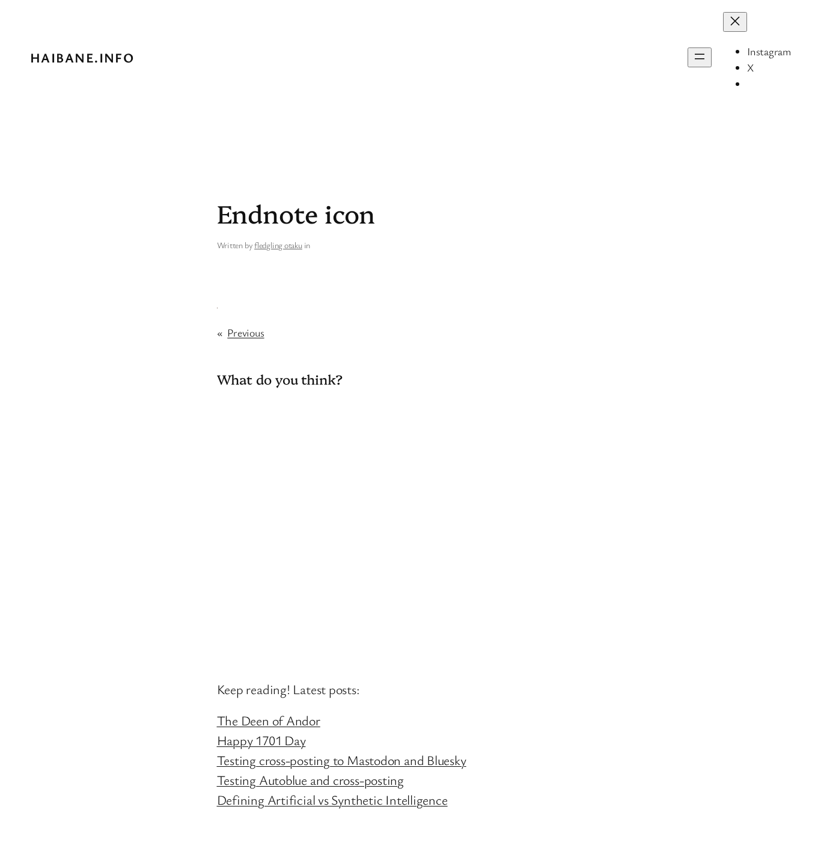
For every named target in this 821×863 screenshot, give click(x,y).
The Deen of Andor (268, 720)
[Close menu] (735, 22)
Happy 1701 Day (261, 740)
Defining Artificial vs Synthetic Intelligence (332, 799)
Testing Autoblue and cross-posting (310, 779)
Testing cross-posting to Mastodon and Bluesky (341, 760)
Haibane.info (82, 57)
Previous (245, 332)
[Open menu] (700, 57)
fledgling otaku (278, 245)
